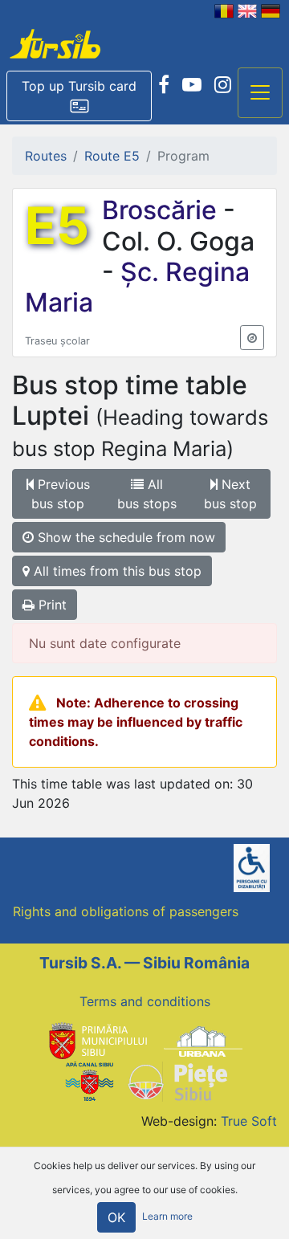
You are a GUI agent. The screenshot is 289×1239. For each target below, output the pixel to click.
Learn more (167, 1217)
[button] (79, 96)
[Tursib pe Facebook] (164, 85)
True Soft (249, 1121)
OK (116, 1217)
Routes (46, 156)
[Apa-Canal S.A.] (89, 1081)
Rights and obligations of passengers (125, 911)
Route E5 (112, 156)
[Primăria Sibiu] (96, 1040)
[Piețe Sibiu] (177, 1081)
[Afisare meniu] (260, 93)
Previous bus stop (60, 493)
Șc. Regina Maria (137, 287)
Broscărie (162, 210)
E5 (57, 225)
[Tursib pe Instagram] (223, 85)
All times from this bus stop (115, 571)
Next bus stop (230, 493)
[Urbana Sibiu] (203, 1040)
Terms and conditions (144, 1001)
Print (51, 605)
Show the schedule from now (124, 537)
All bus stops (147, 493)
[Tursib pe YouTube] (192, 85)
